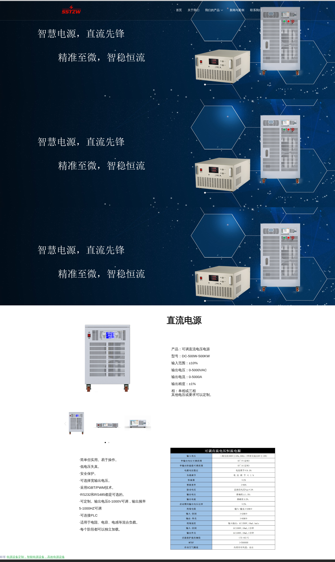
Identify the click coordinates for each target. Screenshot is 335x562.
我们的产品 (212, 10)
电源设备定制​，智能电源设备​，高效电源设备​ (36, 557)
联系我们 (256, 10)
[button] (65, 423)
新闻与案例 (237, 10)
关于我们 (193, 10)
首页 (179, 10)
